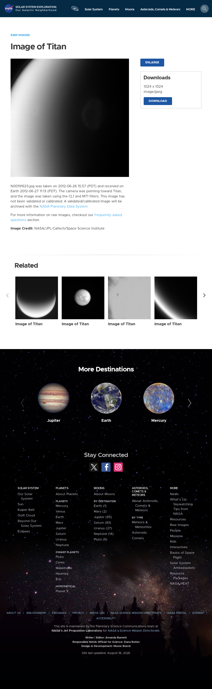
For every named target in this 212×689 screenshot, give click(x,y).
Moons (99, 488)
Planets (62, 488)
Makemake (64, 568)
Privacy (78, 613)
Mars (59, 522)
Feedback (59, 613)
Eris (58, 579)
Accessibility (106, 618)
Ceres (60, 562)
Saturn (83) (102, 522)
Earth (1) (100, 506)
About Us (13, 613)
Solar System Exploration (36, 5)
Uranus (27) (103, 528)
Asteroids (139, 532)
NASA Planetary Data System (64, 206)
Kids (173, 541)
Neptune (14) (104, 533)
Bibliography (36, 613)
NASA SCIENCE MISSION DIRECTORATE (136, 613)
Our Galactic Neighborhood (36, 11)
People (175, 530)
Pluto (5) (100, 539)
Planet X (62, 591)
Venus (60, 511)
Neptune (62, 545)
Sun (20, 504)
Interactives (179, 547)
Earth (106, 421)
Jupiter (53, 421)
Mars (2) (100, 511)
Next (205, 295)
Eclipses (24, 531)
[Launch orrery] (75, 9)
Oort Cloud (26, 515)
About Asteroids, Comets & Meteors (145, 505)
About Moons (104, 494)
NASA (9, 8)
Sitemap (198, 613)
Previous (7, 295)
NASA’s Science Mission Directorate (133, 630)
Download (158, 101)
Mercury (158, 421)
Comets (138, 538)
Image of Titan (28, 324)
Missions (176, 536)
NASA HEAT (179, 583)
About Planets (67, 494)
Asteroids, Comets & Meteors (140, 492)
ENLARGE (152, 62)
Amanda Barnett (116, 637)
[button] (190, 9)
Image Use (97, 613)
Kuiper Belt (26, 509)
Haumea (62, 573)
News (174, 494)
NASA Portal (177, 613)
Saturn (61, 533)
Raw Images (20, 35)
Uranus (61, 539)
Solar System (28, 488)
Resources (178, 519)
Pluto (60, 556)
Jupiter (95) (103, 517)
